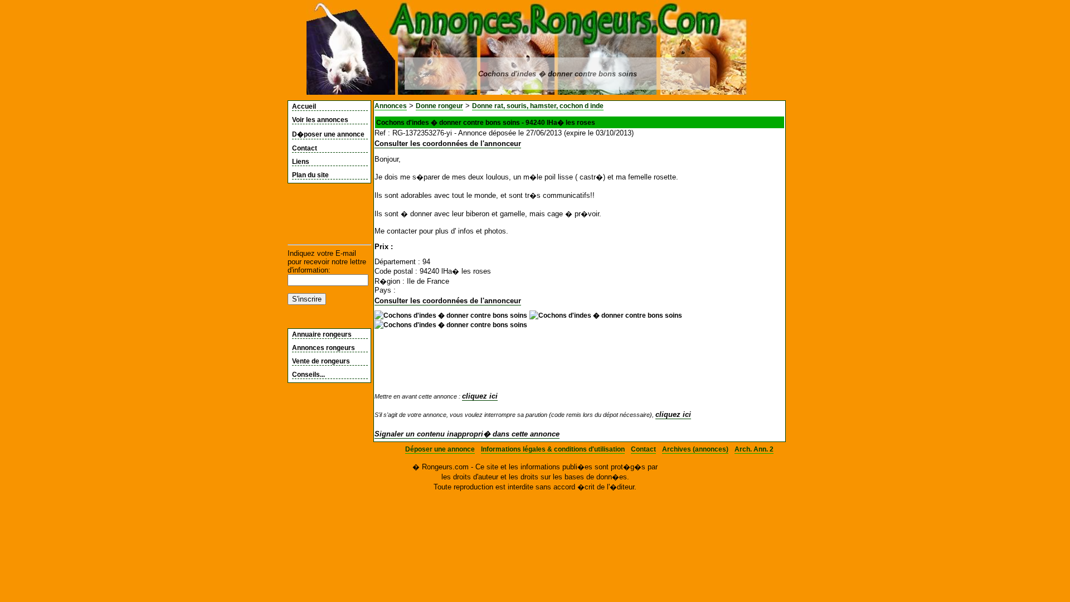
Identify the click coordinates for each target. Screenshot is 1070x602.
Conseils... (308, 374)
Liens (300, 162)
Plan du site (310, 175)
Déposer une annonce (440, 449)
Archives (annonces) (695, 449)
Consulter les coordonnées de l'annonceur (447, 143)
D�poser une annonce (328, 134)
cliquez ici (480, 396)
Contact (304, 148)
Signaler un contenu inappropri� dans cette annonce (467, 434)
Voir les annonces (320, 120)
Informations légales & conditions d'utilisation (553, 449)
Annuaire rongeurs (322, 334)
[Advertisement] (321, 214)
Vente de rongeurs (321, 361)
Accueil (304, 106)
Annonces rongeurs (323, 348)
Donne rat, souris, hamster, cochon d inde (538, 106)
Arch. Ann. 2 (754, 449)
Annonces (390, 106)
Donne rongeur (439, 106)
